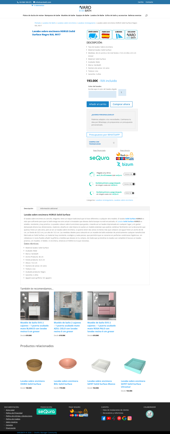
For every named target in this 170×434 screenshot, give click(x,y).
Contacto (149, 2)
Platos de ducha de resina (33, 15)
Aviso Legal (10, 410)
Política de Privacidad (14, 413)
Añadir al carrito (97, 104)
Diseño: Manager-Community (45, 432)
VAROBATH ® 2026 (24, 432)
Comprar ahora (121, 104)
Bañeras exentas (134, 15)
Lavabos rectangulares (86, 23)
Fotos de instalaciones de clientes (116, 410)
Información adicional (48, 208)
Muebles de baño (68, 15)
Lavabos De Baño (97, 15)
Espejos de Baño (82, 15)
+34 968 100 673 (25, 2)
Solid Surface (130, 219)
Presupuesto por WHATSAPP (104, 134)
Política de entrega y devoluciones (19, 416)
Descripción (28, 208)
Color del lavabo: (95, 86)
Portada (38, 23)
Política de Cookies (13, 419)
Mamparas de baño (52, 15)
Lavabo (120, 221)
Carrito (141, 2)
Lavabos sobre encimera (66, 23)
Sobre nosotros (12, 422)
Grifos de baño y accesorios (116, 15)
